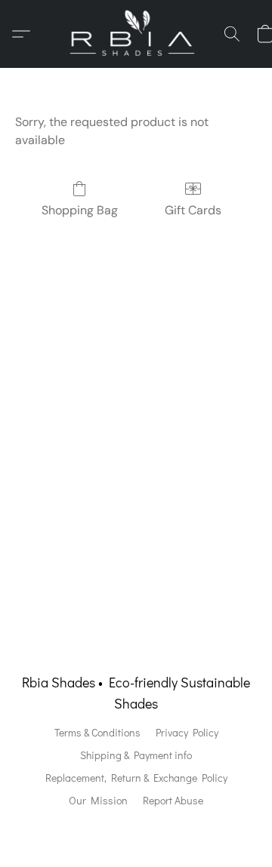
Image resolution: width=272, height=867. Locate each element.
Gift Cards (193, 210)
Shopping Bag (80, 210)
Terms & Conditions (97, 732)
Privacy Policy (187, 732)
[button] (136, 34)
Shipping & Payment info (136, 755)
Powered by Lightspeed (136, 826)
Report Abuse (173, 800)
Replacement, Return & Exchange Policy (136, 777)
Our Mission (98, 800)
